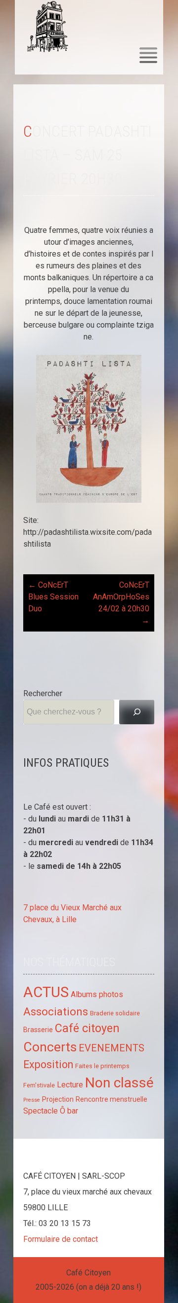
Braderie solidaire (115, 1013)
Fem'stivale (39, 1085)
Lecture (70, 1084)
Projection (58, 1099)
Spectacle (40, 1111)
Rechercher (42, 693)
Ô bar (69, 1111)
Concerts (50, 1046)
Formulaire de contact (60, 1239)
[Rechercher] (136, 712)
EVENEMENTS (111, 1048)
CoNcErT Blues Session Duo (53, 596)
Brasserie (38, 1030)
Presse (31, 1100)
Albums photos (97, 994)
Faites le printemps (102, 1066)
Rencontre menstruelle (111, 1099)
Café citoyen (87, 1028)
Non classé (119, 1083)
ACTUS (46, 992)
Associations (55, 1011)
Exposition (48, 1064)
